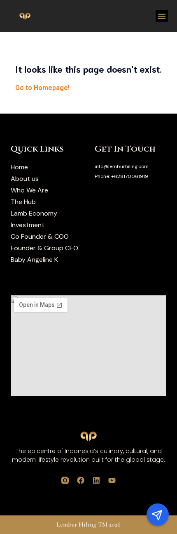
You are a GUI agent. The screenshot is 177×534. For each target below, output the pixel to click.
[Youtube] (112, 480)
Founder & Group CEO (44, 248)
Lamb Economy (34, 213)
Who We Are (29, 190)
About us (25, 179)
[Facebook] (80, 480)
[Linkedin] (96, 480)
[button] (162, 16)
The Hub (23, 202)
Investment (27, 225)
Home (19, 167)
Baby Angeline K (34, 260)
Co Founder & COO (40, 237)
